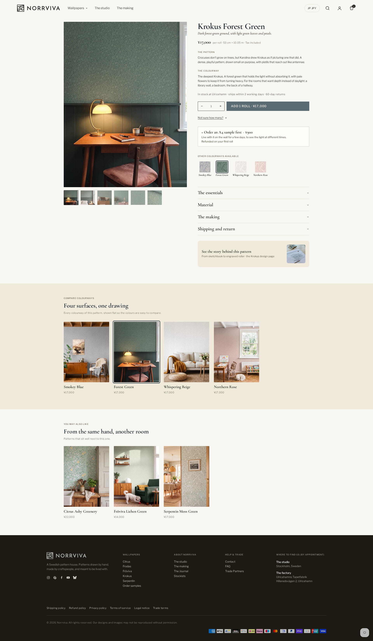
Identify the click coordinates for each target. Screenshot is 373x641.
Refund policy (77, 607)
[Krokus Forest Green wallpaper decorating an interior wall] (71, 197)
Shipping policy (56, 607)
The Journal (181, 571)
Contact (230, 561)
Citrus (126, 561)
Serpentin (129, 580)
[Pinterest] (55, 577)
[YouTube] (68, 577)
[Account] (339, 8)
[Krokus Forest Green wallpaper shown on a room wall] (121, 197)
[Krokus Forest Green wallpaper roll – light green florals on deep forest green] (154, 197)
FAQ (227, 566)
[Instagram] (48, 577)
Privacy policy (97, 607)
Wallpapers (76, 8)
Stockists (180, 576)
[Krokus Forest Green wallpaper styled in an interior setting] (104, 197)
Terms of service (120, 607)
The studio (102, 8)
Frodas (127, 566)
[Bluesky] (75, 577)
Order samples (132, 585)
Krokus (127, 576)
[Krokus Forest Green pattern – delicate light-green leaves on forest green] (138, 197)
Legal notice (142, 607)
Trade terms (160, 607)
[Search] (327, 8)
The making (125, 8)
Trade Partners (234, 571)
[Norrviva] (38, 8)
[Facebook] (61, 577)
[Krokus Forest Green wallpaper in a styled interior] (87, 197)
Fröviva (127, 571)
